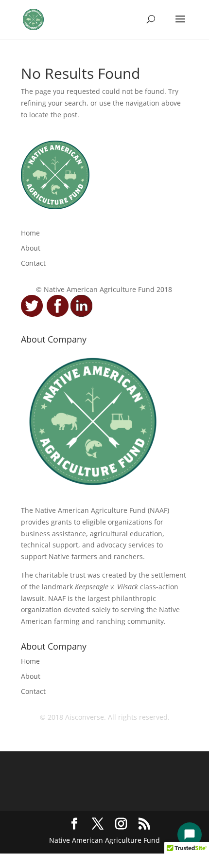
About (30, 248)
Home (30, 232)
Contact (33, 263)
